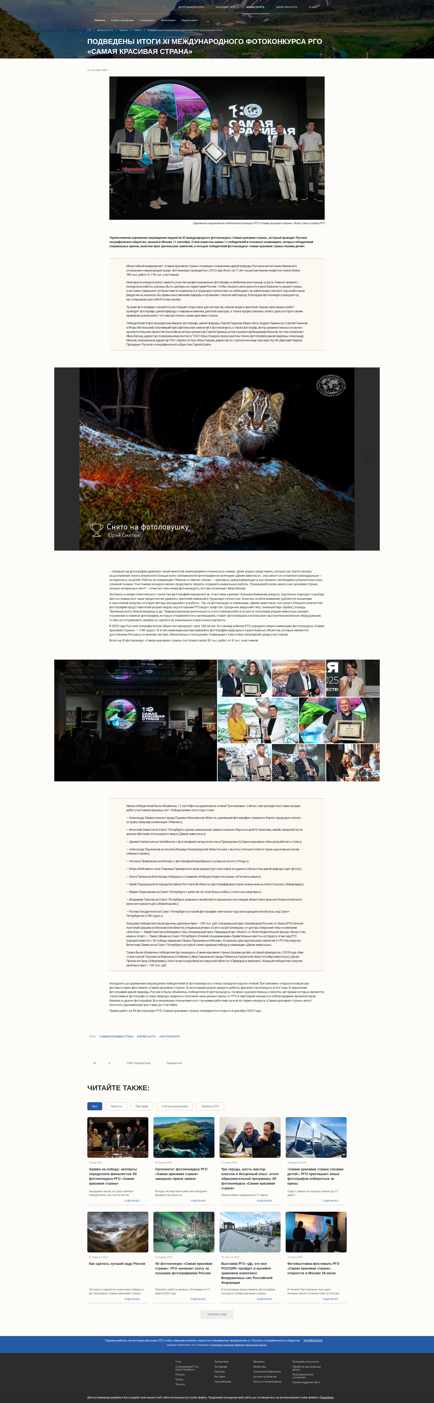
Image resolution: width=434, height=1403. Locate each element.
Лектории (219, 1371)
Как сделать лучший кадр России (117, 1263)
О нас (178, 1361)
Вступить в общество (265, 1376)
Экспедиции (220, 1366)
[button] (64, 459)
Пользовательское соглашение (302, 1376)
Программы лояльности (305, 1361)
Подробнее (132, 1200)
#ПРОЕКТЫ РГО (146, 1036)
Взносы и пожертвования (267, 1381)
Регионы (180, 1374)
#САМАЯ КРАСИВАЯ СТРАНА (116, 1036)
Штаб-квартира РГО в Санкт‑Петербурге (187, 1368)
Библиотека (259, 1366)
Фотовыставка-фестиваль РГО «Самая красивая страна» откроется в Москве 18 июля (313, 1268)
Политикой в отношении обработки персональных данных (239, 1345)
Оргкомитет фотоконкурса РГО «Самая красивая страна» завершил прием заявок (181, 1174)
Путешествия (221, 1361)
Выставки (219, 1376)
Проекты (180, 1384)
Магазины (259, 1361)
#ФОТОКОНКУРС (169, 1036)
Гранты (179, 1379)
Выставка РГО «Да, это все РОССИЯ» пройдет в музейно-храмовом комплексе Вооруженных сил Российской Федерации (246, 1273)
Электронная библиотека (267, 1371)
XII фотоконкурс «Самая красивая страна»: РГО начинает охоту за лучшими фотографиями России (183, 1268)
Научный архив (222, 1381)
